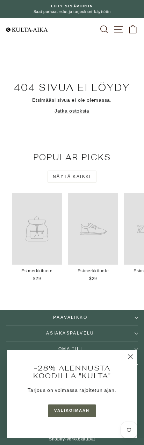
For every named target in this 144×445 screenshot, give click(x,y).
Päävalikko (70, 317)
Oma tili (70, 348)
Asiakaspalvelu (70, 333)
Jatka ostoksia (72, 111)
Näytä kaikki (72, 176)
